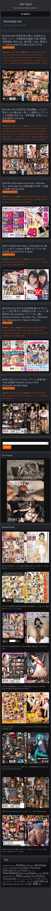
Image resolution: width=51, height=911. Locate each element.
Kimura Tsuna (39, 126)
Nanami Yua (16, 55)
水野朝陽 (35, 137)
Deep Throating (31, 868)
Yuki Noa (38, 58)
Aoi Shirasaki (34, 393)
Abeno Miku (30, 52)
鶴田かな (36, 139)
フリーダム (23, 333)
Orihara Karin (41, 128)
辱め (39, 884)
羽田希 (16, 139)
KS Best (8, 55)
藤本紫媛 (22, 139)
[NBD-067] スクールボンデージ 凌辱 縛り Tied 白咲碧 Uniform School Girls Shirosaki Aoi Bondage (24, 382)
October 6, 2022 (8, 47)
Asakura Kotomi (27, 196)
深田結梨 (26, 63)
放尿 (11, 884)
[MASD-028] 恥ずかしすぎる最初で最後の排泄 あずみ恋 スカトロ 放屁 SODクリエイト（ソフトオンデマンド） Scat (25, 567)
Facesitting (43, 327)
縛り (19, 265)
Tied (20, 396)
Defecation (8, 870)
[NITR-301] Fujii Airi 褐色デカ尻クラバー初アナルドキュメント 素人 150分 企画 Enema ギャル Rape (24, 850)
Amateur (24, 327)
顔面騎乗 (18, 336)
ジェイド (30, 879)
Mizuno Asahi (22, 128)
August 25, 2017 (8, 254)
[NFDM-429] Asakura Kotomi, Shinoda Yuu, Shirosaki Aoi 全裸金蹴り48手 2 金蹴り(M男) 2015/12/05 (25, 186)
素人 (12, 336)
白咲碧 (15, 265)
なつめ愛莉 (20, 134)
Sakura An (33, 55)
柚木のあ (40, 60)
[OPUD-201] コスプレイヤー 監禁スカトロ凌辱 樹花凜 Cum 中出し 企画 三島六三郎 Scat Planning (25, 768)
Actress (6, 866)
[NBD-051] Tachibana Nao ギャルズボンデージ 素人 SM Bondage (24, 811)
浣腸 (14, 884)
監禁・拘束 (24, 884)
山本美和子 (41, 134)
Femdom (12, 196)
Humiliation (10, 873)
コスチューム (21, 879)
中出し (23, 881)
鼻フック (24, 265)
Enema (18, 871)
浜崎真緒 (13, 63)
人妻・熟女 (29, 881)
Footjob (4, 330)
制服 (45, 396)
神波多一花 (9, 139)
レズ (42, 262)
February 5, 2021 (9, 121)
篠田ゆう (29, 202)
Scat (45, 873)
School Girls (20, 58)
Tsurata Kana (23, 131)
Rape (32, 873)
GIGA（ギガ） (31, 871)
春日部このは (31, 60)
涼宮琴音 (19, 63)
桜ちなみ (16, 202)
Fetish (24, 870)
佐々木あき (23, 60)
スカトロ (40, 878)
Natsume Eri (25, 55)
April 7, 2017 (7, 323)
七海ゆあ (16, 60)
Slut (14, 876)
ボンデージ (35, 396)
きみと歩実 (8, 60)
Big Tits (27, 865)
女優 (46, 881)
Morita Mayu (6, 262)
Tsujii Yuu (15, 131)
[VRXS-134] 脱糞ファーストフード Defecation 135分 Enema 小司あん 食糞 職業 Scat (25, 728)
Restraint (39, 874)
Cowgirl (32, 259)
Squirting (26, 876)
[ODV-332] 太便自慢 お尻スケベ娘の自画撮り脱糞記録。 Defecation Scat (24, 647)
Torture (40, 876)
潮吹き (18, 884)
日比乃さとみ (20, 137)
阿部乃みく (38, 63)
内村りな (27, 134)
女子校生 (5, 398)
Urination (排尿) (14, 52)
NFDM (44, 196)
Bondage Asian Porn (16, 126)
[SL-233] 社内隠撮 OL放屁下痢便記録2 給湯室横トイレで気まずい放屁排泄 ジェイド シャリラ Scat (25, 607)
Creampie (13, 868)
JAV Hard (25, 4)
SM (22, 262)
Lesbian (42, 259)
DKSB (37, 52)
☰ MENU (25, 14)
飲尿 (23, 336)
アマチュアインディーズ (32, 262)
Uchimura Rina (34, 131)
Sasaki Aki (12, 58)
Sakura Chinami (7, 199)
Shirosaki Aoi (29, 58)
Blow (32, 866)
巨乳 (4, 884)
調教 (35, 883)
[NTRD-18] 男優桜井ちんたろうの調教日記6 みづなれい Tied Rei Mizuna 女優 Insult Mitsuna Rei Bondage (23, 688)
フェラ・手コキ (12, 882)
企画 (36, 881)
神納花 (32, 63)
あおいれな (12, 134)
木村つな (28, 137)
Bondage (42, 393)
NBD (3, 396)
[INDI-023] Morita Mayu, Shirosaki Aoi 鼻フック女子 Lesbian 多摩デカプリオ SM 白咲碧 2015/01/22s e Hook (24, 249)
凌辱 (41, 396)
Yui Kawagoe (26, 396)
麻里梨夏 (42, 139)
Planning (23, 873)
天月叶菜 (34, 134)
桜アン (6, 63)
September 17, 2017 (10, 192)
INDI (37, 259)
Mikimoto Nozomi (12, 128)
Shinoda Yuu (18, 199)
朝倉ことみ (8, 202)
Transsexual (9, 878)
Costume (6, 868)
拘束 (8, 884)
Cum (20, 868)
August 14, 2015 (8, 388)
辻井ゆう (29, 139)
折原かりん (11, 137)
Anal (19, 865)
